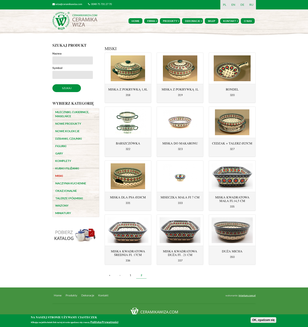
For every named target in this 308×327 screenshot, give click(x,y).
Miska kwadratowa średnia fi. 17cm (128, 253)
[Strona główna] (75, 20)
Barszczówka (128, 143)
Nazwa (56, 53)
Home (135, 20)
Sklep (211, 20)
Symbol (57, 67)
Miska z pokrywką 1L (180, 89)
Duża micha (232, 251)
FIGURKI (60, 146)
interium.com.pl (247, 295)
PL (224, 4)
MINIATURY (63, 213)
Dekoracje (192, 20)
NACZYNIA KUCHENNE (70, 183)
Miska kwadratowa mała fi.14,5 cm (232, 199)
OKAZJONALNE (66, 190)
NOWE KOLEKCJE (67, 131)
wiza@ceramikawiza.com (68, 4)
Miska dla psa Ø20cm (128, 197)
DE (242, 4)
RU (251, 4)
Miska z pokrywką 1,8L (128, 89)
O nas (248, 20)
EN (233, 4)
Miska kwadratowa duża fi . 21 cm (180, 253)
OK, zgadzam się (263, 319)
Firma (151, 20)
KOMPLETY (63, 160)
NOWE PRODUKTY (68, 123)
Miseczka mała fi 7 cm (180, 197)
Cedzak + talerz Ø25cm (232, 143)
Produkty (170, 20)
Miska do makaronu (180, 143)
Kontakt (229, 20)
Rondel (232, 89)
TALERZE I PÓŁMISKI (69, 198)
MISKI (59, 175)
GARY (59, 153)
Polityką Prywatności (104, 322)
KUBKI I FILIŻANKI (67, 168)
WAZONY (61, 205)
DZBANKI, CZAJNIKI (68, 138)
